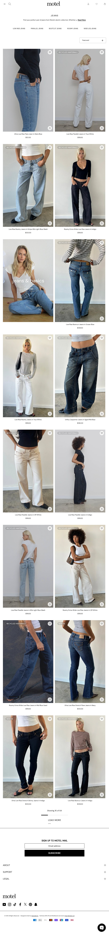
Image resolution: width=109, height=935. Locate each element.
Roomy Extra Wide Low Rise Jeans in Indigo (80, 229)
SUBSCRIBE (54, 853)
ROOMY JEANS (72, 28)
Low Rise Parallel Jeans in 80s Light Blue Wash (28, 610)
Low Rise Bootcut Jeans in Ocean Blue (80, 324)
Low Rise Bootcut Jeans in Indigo (80, 801)
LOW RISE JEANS (19, 28)
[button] (50, 52)
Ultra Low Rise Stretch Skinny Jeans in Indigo (28, 801)
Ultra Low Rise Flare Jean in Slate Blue (28, 134)
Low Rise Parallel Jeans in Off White (28, 515)
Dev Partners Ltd (69, 916)
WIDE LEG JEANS (90, 28)
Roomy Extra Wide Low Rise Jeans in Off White (80, 610)
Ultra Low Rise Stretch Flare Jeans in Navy (80, 705)
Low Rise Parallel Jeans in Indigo (80, 515)
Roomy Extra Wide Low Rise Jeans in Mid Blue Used (28, 705)
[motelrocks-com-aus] (53, 4)
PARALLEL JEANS (37, 28)
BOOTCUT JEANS (55, 28)
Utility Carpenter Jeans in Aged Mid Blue (80, 420)
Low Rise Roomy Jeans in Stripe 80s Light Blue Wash (28, 229)
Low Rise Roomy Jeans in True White (28, 420)
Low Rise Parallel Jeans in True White (80, 134)
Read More (82, 20)
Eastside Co (35, 916)
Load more (54, 820)
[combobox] (9, 4)
